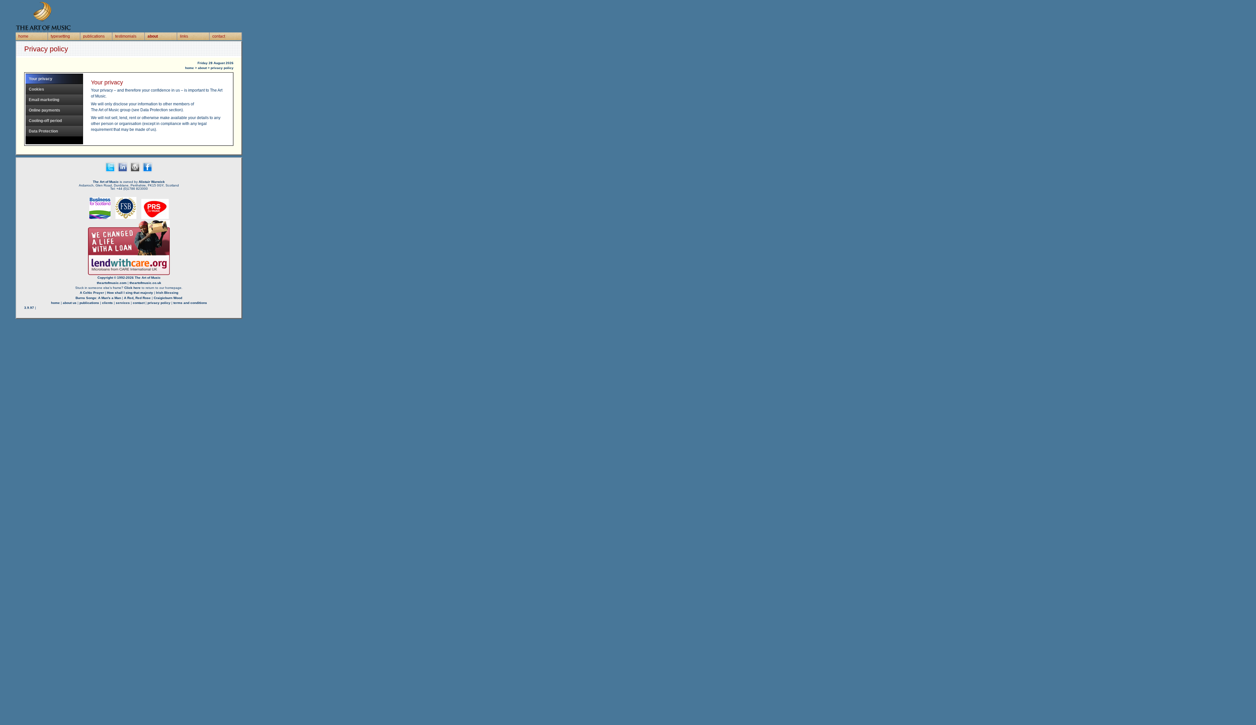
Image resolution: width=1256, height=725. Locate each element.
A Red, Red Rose (137, 298)
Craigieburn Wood (168, 298)
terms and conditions (190, 303)
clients (107, 303)
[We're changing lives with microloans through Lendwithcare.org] (129, 274)
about (153, 36)
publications (94, 36)
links (184, 36)
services (123, 303)
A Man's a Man (109, 298)
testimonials (125, 36)
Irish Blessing (167, 292)
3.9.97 (29, 307)
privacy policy (159, 303)
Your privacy (40, 79)
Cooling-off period (45, 120)
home (23, 36)
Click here (132, 288)
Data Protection (43, 131)
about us (70, 303)
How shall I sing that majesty (130, 292)
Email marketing (44, 99)
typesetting (60, 36)
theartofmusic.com (112, 283)
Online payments (44, 110)
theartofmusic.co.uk (145, 283)
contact (218, 36)
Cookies (36, 89)
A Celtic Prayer (92, 292)
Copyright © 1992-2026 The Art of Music (129, 277)
